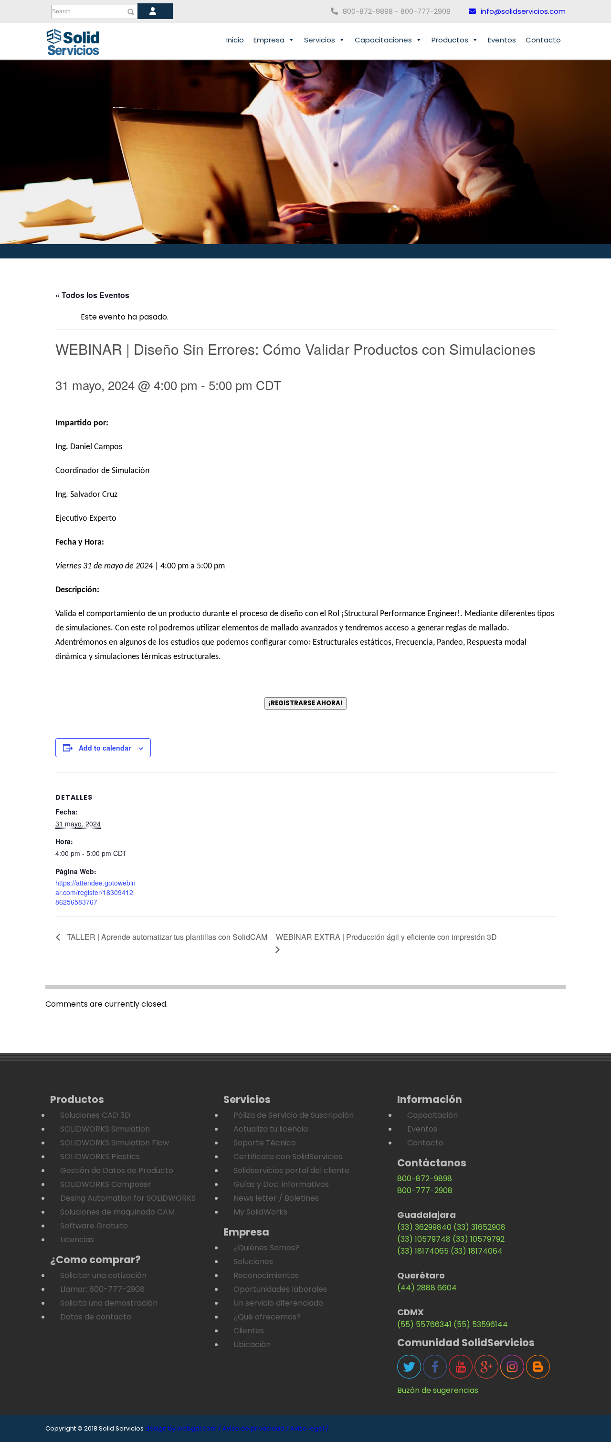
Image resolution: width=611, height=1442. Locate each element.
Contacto (543, 40)
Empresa (268, 40)
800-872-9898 (424, 1178)
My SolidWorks (260, 1211)
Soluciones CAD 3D (95, 1115)
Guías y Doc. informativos (281, 1184)
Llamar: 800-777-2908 (102, 1289)
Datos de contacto (95, 1316)
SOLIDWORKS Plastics (100, 1156)
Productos (450, 40)
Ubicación (252, 1344)
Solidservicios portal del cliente (291, 1170)
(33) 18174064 (477, 1251)
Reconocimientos (266, 1275)
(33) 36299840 (424, 1227)
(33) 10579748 (424, 1239)
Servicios (319, 40)
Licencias (77, 1239)
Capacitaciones (383, 40)
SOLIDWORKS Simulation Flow (114, 1142)
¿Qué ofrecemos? (267, 1316)
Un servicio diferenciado (278, 1303)
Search (61, 11)
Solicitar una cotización (103, 1275)
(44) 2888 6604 (427, 1287)
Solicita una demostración (109, 1303)
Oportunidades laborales (280, 1289)
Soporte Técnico (264, 1142)
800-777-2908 (425, 1190)
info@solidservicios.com (523, 11)
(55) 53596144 (480, 1324)
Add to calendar (105, 747)
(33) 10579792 (479, 1239)
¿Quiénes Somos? (266, 1247)
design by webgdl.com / (183, 1428)
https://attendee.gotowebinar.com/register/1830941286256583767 (95, 892)
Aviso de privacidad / (255, 1428)
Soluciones (253, 1261)
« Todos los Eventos (92, 294)
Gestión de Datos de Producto (116, 1170)
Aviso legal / (309, 1428)
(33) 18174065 (423, 1251)
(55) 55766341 (424, 1324)
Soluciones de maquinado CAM (117, 1211)
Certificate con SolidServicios (287, 1156)
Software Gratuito (94, 1225)
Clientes (248, 1330)
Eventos (502, 40)
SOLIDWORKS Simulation (105, 1128)
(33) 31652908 (479, 1227)
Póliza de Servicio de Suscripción (293, 1115)
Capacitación (432, 1115)
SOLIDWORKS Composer (105, 1184)
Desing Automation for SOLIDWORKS (128, 1198)
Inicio (235, 40)
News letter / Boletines (276, 1198)
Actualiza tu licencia (270, 1128)
